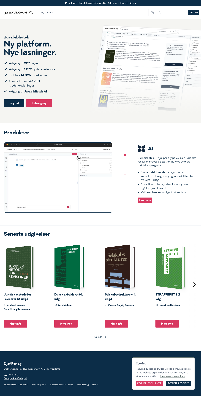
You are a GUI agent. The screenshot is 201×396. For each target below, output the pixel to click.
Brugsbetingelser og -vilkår (16, 384)
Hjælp (95, 384)
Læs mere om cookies (172, 376)
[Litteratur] (125, 196)
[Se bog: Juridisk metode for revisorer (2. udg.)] (19, 267)
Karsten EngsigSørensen (121, 305)
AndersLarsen (15, 305)
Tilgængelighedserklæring (61, 384)
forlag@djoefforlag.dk (15, 378)
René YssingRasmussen (17, 309)
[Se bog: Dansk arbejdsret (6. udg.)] (69, 267)
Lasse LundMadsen (169, 305)
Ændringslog (83, 384)
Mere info (15, 323)
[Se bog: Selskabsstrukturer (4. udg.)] (120, 267)
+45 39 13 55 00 (13, 375)
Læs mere (145, 200)
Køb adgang (39, 103)
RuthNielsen (64, 305)
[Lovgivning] (125, 175)
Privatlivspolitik (39, 384)
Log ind (193, 12)
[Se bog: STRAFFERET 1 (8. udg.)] (170, 267)
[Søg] (159, 12)
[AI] (125, 155)
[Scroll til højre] (194, 285)
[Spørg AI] (152, 12)
